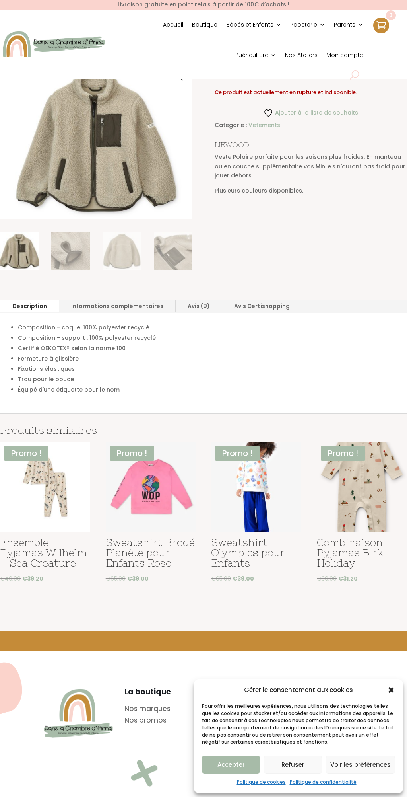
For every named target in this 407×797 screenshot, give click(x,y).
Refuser (292, 764)
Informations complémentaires (117, 306)
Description (29, 306)
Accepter (231, 764)
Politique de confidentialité (323, 782)
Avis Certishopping (262, 306)
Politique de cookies (261, 782)
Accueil (173, 25)
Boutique (204, 25)
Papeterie (303, 25)
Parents (344, 25)
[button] (391, 690)
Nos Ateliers (301, 55)
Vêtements (264, 125)
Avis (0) (199, 306)
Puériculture (251, 55)
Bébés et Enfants (249, 25)
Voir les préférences (360, 764)
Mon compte (344, 55)
